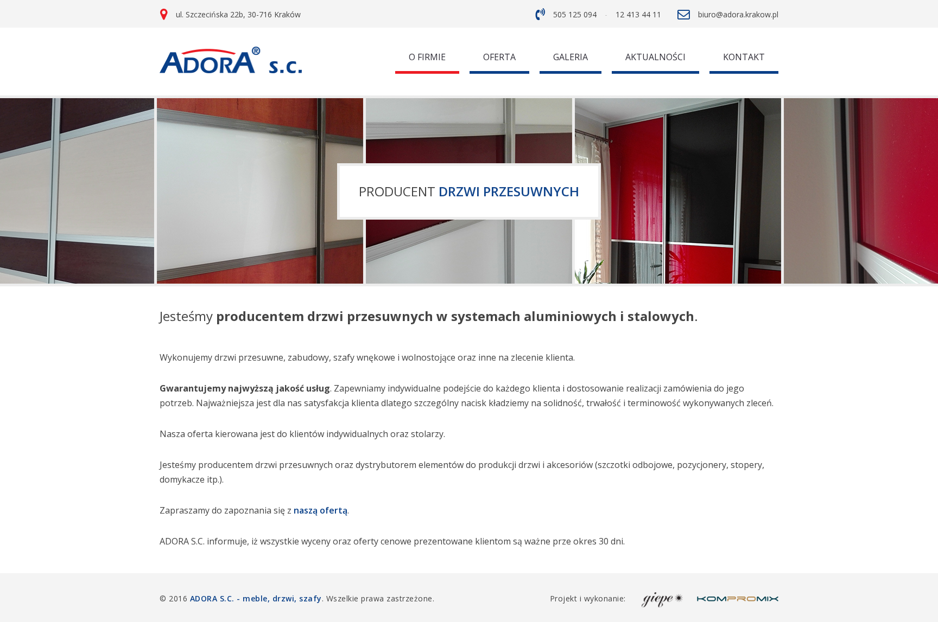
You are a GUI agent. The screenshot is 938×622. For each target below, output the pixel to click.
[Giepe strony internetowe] (662, 598)
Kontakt (744, 57)
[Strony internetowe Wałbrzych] (737, 598)
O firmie (427, 57)
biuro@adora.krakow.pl (738, 14)
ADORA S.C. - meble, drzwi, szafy (256, 598)
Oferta (499, 57)
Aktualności (655, 57)
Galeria (570, 57)
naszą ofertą (320, 510)
